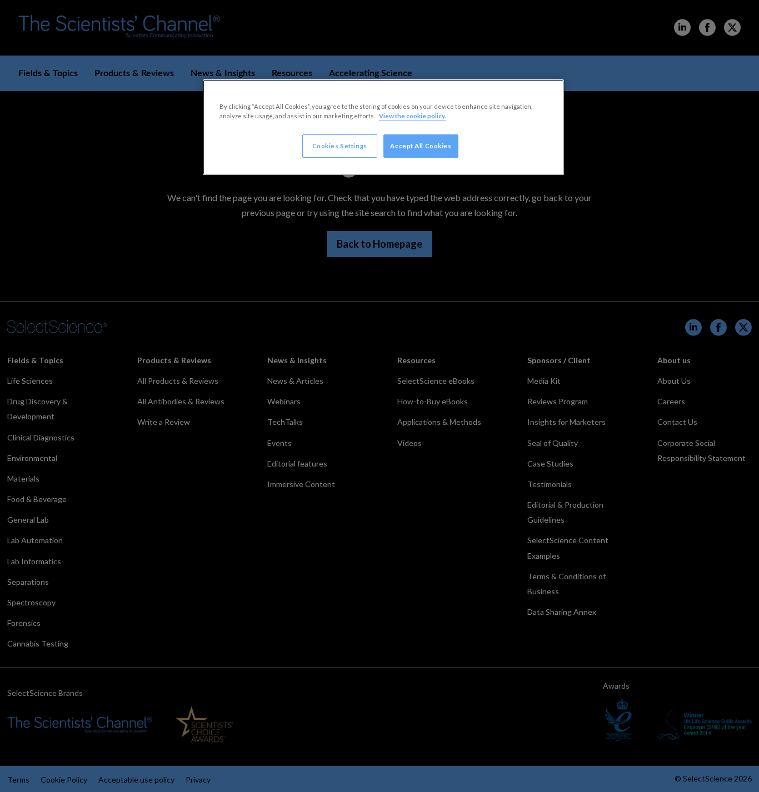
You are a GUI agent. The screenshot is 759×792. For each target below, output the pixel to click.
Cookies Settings (339, 145)
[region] (383, 127)
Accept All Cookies (420, 145)
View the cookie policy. (412, 115)
